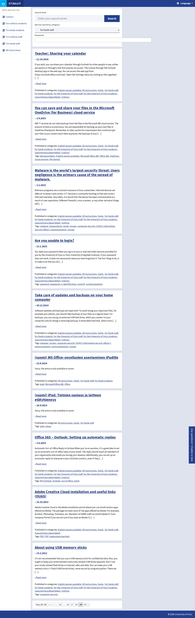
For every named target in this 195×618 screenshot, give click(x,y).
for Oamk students (44, 93)
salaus (48, 426)
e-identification (68, 284)
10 (60, 604)
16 (68, 604)
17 (72, 604)
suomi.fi (81, 284)
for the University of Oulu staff (68, 93)
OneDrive (114, 156)
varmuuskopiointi (59, 346)
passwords (55, 284)
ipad (42, 384)
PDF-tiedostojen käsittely (57, 536)
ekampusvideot (47, 156)
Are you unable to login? (54, 240)
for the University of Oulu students (100, 93)
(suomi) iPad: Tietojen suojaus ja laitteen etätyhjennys (68, 397)
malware (44, 226)
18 (76, 604)
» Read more (40, 83)
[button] (192, 445)
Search (112, 18)
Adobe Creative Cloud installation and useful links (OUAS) (75, 494)
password (44, 284)
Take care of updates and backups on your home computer (74, 297)
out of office (67, 480)
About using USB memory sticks (61, 547)
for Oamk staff (111, 90)
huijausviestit (55, 226)
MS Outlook (45, 480)
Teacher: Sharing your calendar (60, 53)
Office (67, 384)
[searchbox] (36, 40)
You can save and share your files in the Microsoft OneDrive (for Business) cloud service (74, 110)
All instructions (89, 90)
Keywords (39, 35)
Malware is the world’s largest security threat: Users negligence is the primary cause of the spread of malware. (77, 175)
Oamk (101, 90)
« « (49, 604)
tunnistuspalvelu (94, 284)
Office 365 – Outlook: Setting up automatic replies (75, 437)
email (66, 226)
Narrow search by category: (47, 24)
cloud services (41, 159)
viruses (73, 226)
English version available (69, 90)
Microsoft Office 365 (89, 156)
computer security (86, 226)
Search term (40, 12)
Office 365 (104, 156)
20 (85, 604)
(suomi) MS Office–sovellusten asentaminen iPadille (76, 357)
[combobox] (93, 40)
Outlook (56, 480)
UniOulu (65, 97)
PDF (42, 536)
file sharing (54, 159)
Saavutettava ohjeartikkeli (47, 97)
